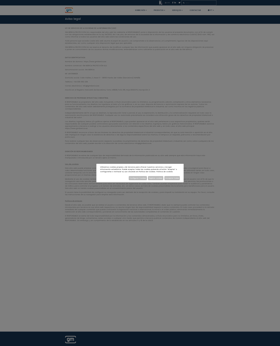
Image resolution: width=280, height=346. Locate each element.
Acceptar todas (172, 178)
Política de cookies (165, 172)
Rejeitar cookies (155, 178)
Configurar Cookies (138, 178)
